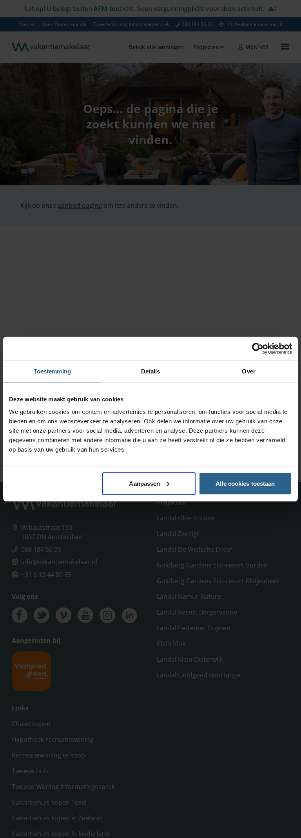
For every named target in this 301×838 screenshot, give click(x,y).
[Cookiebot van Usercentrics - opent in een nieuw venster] (257, 349)
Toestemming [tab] (52, 371)
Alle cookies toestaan (245, 483)
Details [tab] (150, 371)
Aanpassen (144, 483)
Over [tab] (248, 371)
